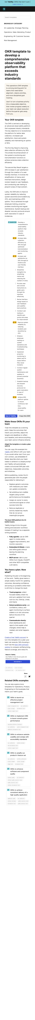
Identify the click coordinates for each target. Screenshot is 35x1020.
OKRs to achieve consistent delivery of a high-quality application (19, 792)
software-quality (11, 777)
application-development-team (14, 729)
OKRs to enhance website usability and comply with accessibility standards (19, 737)
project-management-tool (13, 705)
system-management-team (22, 726)
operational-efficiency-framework (15, 724)
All (5, 28)
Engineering (8, 36)
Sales (14, 32)
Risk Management (10, 40)
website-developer (21, 742)
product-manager (20, 761)
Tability (7, 452)
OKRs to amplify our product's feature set (18, 754)
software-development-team (14, 785)
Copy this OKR (24, 416)
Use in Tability (11, 416)
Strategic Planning (21, 28)
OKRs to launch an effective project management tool (17, 700)
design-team (10, 764)
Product (28, 32)
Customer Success (22, 36)
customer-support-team (13, 711)
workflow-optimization (21, 758)
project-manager (11, 708)
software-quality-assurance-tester (15, 780)
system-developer (18, 667)
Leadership (10, 28)
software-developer (12, 801)
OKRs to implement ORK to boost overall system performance (19, 718)
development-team (9, 670)
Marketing (20, 32)
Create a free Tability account (15, 637)
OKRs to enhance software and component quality (19, 771)
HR (14, 36)
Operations (8, 32)
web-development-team (13, 745)
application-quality (11, 798)
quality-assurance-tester (23, 801)
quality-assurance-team (13, 782)
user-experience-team (20, 670)
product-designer (11, 761)
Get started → (18, 661)
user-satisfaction (9, 667)
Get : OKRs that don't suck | (17, 3)
